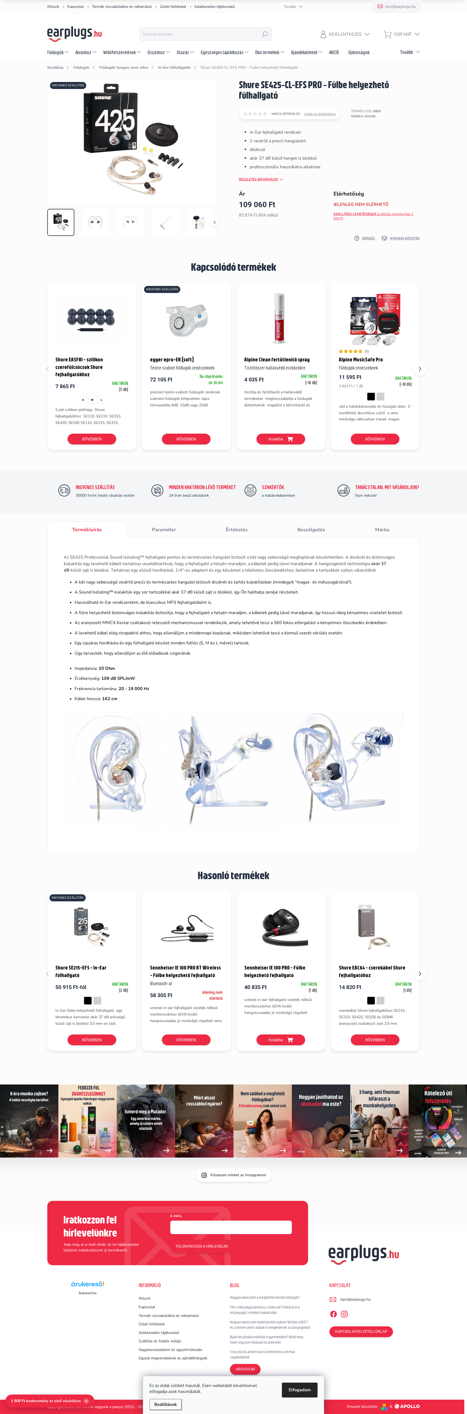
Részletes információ (258, 179)
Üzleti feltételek (173, 6)
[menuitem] (58, 52)
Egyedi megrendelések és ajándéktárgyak (173, 1358)
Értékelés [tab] (237, 529)
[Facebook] (333, 1313)
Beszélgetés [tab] (311, 529)
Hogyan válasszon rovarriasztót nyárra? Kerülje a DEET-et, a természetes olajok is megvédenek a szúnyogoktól (270, 1325)
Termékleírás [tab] (87, 529)
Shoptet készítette (362, 1406)
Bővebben (92, 439)
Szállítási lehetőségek (373, 216)
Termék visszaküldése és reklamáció (122, 6)
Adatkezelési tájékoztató (214, 6)
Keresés (265, 34)
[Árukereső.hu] (87, 1285)
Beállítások (165, 1405)
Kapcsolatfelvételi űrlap (361, 1331)
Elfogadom (300, 1390)
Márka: (363, 116)
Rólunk (53, 6)
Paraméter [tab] (164, 529)
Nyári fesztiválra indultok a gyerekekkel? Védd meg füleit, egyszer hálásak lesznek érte (266, 1339)
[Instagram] (344, 1313)
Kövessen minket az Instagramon (238, 1175)
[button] (419, 369)
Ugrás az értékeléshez (320, 114)
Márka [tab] (382, 529)
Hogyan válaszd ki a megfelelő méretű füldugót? (265, 1297)
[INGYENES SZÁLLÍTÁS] (186, 319)
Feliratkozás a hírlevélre (202, 1246)
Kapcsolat (75, 6)
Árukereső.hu (87, 1293)
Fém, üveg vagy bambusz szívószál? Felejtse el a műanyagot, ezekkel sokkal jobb (265, 1310)
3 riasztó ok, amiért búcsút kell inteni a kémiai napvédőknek (262, 1354)
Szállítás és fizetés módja (160, 1341)
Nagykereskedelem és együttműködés (170, 1349)
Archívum (245, 1369)
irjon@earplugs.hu (355, 1299)
